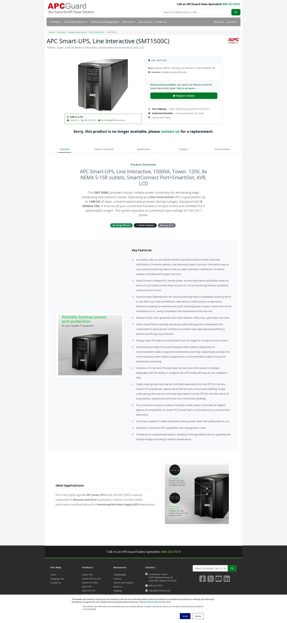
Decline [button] (198, 616)
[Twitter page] (210, 580)
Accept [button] (185, 616)
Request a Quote (185, 95)
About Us (219, 21)
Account (231, 21)
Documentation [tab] (222, 149)
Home (51, 32)
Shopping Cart (57, 578)
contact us (170, 131)
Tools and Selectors (75, 21)
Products (55, 21)
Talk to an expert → (187, 88)
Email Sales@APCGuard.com (113, 120)
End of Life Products (123, 582)
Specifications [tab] (143, 149)
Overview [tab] (64, 149)
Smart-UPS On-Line (91, 578)
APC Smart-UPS (97, 32)
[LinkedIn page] (227, 580)
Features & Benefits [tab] (104, 149)
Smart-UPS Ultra (90, 582)
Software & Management (104, 21)
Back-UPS (87, 586)
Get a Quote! (145, 21)
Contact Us (161, 21)
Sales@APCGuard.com (160, 590)
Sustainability (120, 574)
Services (118, 578)
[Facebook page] (202, 580)
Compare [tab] (182, 149)
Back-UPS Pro (89, 590)
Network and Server (78, 32)
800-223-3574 (231, 4)
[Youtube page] (219, 580)
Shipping (118, 590)
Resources (128, 21)
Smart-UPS (87, 574)
